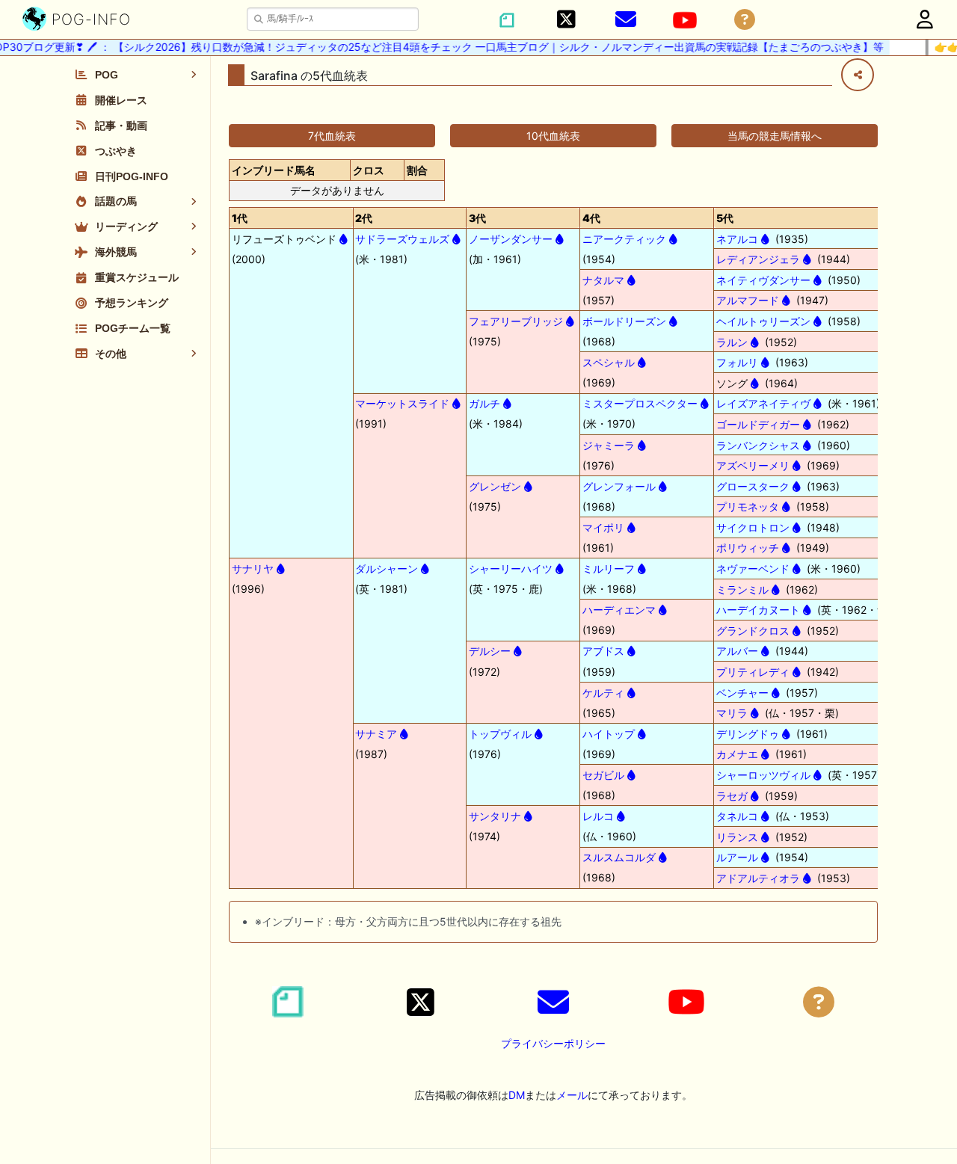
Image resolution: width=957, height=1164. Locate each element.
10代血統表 (553, 135)
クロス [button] (368, 170)
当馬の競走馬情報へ (774, 135)
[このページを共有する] (857, 74)
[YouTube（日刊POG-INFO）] (685, 20)
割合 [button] (417, 170)
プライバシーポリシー (553, 1043)
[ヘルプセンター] (744, 20)
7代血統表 (332, 135)
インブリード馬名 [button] (274, 170)
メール (572, 1094)
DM (516, 1094)
